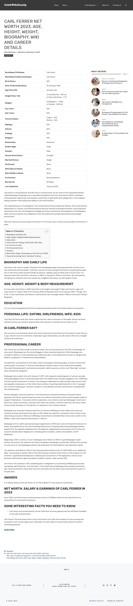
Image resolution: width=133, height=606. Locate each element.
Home (56, 5)
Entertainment (90, 5)
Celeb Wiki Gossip (40, 5)
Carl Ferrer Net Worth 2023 (31, 553)
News (65, 5)
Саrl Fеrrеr (45, 553)
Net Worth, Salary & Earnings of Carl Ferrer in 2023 (27, 253)
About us (105, 5)
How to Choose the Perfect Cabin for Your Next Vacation (115, 93)
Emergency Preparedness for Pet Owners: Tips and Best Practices (115, 113)
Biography (77, 5)
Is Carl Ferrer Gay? (14, 245)
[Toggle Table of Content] (45, 231)
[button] (126, 5)
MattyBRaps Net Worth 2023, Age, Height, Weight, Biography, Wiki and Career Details (36, 558)
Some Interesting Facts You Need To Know (24, 256)
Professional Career (15, 248)
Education (11, 240)
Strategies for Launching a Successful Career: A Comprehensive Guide (112, 124)
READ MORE (9, 530)
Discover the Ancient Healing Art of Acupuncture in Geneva (114, 82)
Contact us (117, 5)
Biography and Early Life (16, 235)
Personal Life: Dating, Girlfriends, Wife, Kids (24, 243)
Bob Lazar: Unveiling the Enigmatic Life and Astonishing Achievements (31, 556)
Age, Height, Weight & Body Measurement (23, 237)
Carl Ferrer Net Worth (14, 553)
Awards (10, 251)
